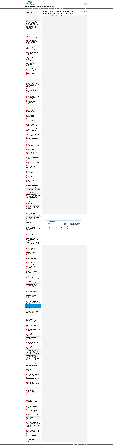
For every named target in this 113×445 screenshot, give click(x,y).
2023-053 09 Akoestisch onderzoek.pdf (31, 269)
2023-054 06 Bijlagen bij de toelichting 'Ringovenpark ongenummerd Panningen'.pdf (31, 60)
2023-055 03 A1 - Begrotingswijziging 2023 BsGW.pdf (32, 145)
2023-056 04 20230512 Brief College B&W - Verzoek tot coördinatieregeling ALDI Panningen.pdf (33, 207)
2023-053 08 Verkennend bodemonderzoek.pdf (31, 267)
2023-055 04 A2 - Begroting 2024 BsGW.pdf (32, 148)
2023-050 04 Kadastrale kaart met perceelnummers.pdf (32, 119)
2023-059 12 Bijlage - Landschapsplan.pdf (30, 348)
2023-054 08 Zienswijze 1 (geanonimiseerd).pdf (31, 68)
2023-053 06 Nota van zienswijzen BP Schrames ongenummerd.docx (32, 261)
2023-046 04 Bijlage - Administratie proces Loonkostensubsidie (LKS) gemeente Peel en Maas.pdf (33, 97)
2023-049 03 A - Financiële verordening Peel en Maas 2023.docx (32, 398)
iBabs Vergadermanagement (76, 444)
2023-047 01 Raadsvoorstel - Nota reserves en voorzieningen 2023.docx (32, 428)
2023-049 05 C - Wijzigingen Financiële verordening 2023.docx (32, 405)
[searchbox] (72, 4)
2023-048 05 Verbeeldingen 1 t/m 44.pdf (32, 299)
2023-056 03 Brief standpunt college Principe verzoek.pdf (31, 204)
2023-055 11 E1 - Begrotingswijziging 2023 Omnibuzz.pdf (30, 166)
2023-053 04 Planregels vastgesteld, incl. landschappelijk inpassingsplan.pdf (33, 255)
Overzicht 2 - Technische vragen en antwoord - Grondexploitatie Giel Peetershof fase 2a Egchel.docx (33, 235)
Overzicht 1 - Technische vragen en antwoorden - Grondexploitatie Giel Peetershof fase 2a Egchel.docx (33, 232)
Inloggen (84, 444)
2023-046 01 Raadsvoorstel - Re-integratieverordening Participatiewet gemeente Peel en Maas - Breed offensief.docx (33, 85)
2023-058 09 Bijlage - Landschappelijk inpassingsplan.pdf (32, 383)
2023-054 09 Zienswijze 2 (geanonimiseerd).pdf (31, 70)
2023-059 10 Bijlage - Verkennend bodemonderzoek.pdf (32, 343)
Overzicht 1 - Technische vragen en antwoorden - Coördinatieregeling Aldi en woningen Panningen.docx (33, 211)
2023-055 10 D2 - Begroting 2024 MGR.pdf (32, 163)
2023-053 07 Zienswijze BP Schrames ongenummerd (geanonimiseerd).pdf (31, 263)
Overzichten (38, 6)
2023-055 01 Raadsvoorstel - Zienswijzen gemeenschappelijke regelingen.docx (32, 138)
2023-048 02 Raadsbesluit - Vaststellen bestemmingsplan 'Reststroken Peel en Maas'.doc (31, 288)
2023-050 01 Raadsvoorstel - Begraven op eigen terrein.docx (31, 111)
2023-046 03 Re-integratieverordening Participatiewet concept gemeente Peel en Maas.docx (33, 93)
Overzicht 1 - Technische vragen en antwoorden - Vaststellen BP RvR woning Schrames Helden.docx (33, 275)
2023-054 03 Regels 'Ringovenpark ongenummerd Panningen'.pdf (33, 50)
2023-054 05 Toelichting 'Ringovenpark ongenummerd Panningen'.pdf (31, 57)
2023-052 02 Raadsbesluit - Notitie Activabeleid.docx (32, 418)
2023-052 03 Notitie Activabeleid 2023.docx (32, 420)
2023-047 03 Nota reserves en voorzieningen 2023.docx (32, 434)
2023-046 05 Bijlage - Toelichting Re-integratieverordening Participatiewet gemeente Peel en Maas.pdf (32, 102)
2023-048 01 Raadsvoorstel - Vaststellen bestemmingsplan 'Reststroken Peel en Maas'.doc (31, 285)
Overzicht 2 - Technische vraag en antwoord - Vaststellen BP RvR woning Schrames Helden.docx (33, 278)
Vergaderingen (32, 6)
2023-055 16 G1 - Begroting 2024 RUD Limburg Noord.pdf (32, 181)
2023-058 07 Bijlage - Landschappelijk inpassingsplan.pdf (32, 378)
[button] (86, 4)
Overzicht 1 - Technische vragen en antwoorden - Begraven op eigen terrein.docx (33, 131)
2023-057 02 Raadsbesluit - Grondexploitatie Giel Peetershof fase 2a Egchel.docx (32, 224)
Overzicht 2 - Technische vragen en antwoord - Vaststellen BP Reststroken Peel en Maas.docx (33, 306)
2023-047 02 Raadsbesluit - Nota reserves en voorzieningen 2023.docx (32, 431)
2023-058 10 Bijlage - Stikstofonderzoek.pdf (30, 385)
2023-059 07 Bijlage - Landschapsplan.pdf (30, 335)
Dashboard (27, 6)
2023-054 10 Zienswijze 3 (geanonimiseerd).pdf (31, 73)
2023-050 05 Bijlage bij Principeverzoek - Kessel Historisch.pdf (30, 121)
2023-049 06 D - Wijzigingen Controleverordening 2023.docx (31, 407)
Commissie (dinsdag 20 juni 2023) (42, 8)
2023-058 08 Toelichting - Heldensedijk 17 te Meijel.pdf (31, 380)
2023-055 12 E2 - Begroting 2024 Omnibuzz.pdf (32, 169)
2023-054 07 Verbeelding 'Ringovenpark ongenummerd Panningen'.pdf (31, 64)
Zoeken (61, 2)
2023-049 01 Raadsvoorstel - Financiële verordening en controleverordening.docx (31, 391)
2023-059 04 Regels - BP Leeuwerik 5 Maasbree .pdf (33, 327)
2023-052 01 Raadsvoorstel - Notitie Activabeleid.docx (33, 415)
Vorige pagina (84, 11)
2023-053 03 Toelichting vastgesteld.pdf (31, 253)
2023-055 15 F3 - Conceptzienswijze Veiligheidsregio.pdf (33, 178)
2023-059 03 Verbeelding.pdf (32, 325)
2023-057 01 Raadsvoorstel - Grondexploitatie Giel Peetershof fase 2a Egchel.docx (32, 221)
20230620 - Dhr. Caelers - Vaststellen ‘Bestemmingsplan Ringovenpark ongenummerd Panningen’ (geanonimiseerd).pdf (32, 23)
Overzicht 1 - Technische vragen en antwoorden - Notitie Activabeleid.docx (33, 423)
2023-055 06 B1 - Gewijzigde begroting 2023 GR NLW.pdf (31, 153)
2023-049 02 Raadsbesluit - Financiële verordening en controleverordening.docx (31, 395)
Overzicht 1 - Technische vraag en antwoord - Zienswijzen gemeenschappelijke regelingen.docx (33, 186)
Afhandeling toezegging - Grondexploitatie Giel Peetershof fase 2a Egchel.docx (32, 239)
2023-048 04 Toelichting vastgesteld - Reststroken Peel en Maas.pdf (32, 296)
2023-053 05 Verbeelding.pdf (32, 258)
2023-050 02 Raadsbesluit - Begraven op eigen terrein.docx (31, 113)
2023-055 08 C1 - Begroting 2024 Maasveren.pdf (32, 158)
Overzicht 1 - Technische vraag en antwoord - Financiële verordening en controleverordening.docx (33, 410)
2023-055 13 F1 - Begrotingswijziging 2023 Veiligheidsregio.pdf (30, 172)
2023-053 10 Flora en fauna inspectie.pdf (31, 272)
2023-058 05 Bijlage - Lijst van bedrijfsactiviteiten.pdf (32, 372)
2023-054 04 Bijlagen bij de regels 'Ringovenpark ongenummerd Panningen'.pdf (32, 53)
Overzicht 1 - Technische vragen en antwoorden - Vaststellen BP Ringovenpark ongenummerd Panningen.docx (33, 76)
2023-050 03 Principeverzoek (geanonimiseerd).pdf (32, 116)
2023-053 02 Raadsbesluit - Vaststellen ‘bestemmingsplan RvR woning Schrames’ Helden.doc (32, 249)
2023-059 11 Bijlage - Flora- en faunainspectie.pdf (32, 346)
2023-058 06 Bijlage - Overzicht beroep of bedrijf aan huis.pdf (32, 375)
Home (32, 8)
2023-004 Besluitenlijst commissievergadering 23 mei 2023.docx (31, 30)
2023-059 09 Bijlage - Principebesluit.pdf (30, 340)
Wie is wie (44, 6)
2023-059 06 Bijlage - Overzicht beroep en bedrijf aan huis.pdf (32, 333)
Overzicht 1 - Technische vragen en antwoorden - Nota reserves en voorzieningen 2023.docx (33, 436)
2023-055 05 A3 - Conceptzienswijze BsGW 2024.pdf (33, 150)
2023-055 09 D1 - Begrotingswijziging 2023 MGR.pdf (32, 161)
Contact (53, 6)
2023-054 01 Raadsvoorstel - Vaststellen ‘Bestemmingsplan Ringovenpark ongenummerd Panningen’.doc (31, 42)
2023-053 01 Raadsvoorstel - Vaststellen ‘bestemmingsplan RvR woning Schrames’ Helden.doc (32, 245)
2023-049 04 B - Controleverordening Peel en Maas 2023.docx (32, 401)
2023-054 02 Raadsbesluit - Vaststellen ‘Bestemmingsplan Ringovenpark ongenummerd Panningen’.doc (31, 47)
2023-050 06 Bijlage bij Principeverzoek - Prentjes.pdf (31, 125)
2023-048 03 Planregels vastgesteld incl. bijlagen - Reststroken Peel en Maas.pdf (33, 292)
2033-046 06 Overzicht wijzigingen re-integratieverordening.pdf (33, 105)
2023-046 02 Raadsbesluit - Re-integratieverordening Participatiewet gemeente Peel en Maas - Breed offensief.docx (33, 90)
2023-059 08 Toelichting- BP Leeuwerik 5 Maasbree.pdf (31, 338)
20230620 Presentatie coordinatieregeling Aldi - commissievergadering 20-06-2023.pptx (33, 214)
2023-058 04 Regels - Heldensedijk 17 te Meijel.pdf (33, 370)
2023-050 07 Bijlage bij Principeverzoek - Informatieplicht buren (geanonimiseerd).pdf (32, 128)
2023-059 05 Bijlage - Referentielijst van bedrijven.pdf (33, 330)
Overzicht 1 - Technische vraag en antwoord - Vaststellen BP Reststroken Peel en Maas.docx (33, 302)
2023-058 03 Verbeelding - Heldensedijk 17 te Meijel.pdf (31, 367)
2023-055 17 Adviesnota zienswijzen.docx (30, 184)
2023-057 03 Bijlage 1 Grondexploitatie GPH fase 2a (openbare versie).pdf (33, 228)
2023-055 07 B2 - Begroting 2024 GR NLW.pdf (33, 155)
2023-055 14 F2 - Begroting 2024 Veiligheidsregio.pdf (32, 176)
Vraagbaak (49, 6)
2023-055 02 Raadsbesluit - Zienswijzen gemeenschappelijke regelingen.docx (32, 141)
